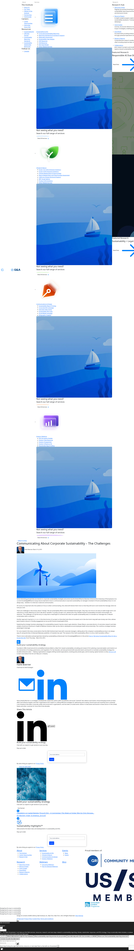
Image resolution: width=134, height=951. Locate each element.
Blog (64, 862)
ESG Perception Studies (46, 438)
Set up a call (112, 652)
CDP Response (43, 41)
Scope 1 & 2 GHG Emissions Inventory (50, 170)
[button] (67, 949)
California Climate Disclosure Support (50, 177)
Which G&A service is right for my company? (20, 936)
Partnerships (28, 15)
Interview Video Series (45, 310)
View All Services (42, 138)
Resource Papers (119, 16)
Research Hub (23, 857)
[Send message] (17, 943)
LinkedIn (26, 51)
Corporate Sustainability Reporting (49, 33)
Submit (51, 759)
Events (65, 850)
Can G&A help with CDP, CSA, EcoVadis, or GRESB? (82, 936)
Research (21, 862)
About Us (27, 7)
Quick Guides (118, 25)
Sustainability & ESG (42, 32)
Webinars (43, 862)
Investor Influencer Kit (45, 444)
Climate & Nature (41, 168)
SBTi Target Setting (44, 179)
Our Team (27, 9)
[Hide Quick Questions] (1, 936)
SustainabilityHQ (29, 32)
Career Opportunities (25, 855)
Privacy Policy (40, 763)
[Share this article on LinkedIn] (32, 726)
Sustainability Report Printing (47, 306)
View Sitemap (79, 916)
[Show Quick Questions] (5, 936)
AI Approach (20, 919)
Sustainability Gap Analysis (46, 39)
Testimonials (27, 17)
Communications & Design (44, 304)
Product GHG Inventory (46, 181)
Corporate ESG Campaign (46, 308)
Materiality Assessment (45, 37)
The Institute (23, 853)
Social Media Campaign (45, 313)
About (24, 2)
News (66, 853)
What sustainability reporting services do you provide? (50, 936)
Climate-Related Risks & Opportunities (50, 173)
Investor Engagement (45, 442)
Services (37, 2)
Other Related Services (45, 46)
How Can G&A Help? (25, 766)
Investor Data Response (46, 440)
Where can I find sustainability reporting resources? (113, 936)
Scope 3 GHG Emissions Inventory (49, 171)
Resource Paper (24, 866)
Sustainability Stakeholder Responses (28, 44)
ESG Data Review (44, 45)
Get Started (21, 808)
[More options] (1, 928)
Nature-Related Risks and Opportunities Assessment (54, 175)
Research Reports (120, 38)
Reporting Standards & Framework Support (52, 35)
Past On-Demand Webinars (50, 866)
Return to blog (22, 540)
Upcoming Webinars (48, 865)
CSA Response (43, 43)
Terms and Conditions (47, 919)
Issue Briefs (118, 32)
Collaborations (119, 45)
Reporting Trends (120, 7)
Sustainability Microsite (45, 311)
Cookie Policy (36, 919)
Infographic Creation (45, 315)
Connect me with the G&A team (10, 939)
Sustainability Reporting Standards (28, 39)
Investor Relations (41, 436)
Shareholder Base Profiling (47, 446)
